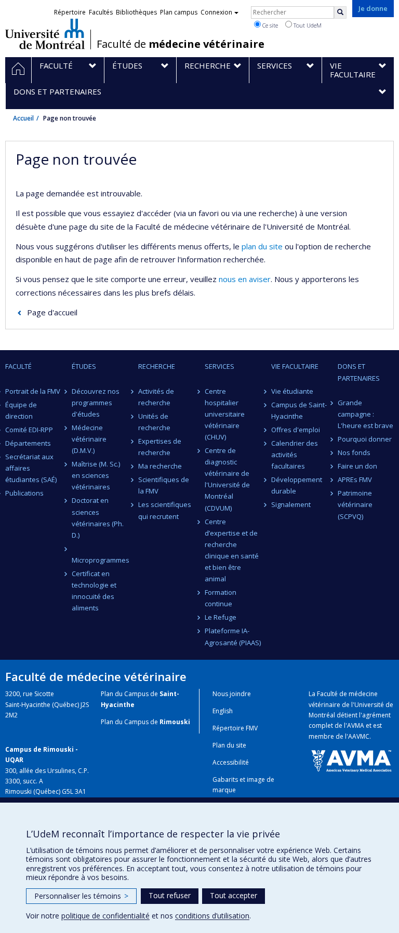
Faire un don (357, 466)
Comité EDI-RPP (29, 429)
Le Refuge (220, 617)
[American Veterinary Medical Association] (351, 760)
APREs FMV (355, 479)
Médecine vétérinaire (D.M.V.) (89, 439)
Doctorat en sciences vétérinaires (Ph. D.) (98, 517)
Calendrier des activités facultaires (294, 454)
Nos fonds (354, 452)
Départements (28, 443)
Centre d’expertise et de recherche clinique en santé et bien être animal (232, 550)
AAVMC (358, 736)
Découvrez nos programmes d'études (95, 402)
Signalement (291, 504)
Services (219, 366)
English (222, 711)
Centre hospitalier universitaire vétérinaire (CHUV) (225, 414)
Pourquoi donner (365, 439)
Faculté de (180, 44)
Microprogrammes (100, 560)
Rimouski (174, 721)
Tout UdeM (307, 25)
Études (84, 366)
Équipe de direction (21, 410)
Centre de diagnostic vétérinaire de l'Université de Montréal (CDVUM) (227, 479)
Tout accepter (233, 895)
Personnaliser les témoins (81, 896)
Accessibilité (230, 762)
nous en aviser (245, 279)
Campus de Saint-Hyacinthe (299, 410)
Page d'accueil (52, 312)
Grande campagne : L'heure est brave (365, 414)
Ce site (269, 25)
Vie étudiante (292, 391)
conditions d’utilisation (212, 916)
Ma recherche (160, 466)
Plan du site (229, 745)
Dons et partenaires (359, 372)
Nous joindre (231, 693)
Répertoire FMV (235, 728)
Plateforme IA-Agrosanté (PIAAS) (233, 636)
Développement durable (296, 485)
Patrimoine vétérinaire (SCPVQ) (355, 504)
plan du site (262, 246)
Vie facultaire (294, 366)
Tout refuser (170, 895)
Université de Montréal (45, 33)
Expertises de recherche (159, 446)
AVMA (355, 725)
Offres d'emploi (295, 429)
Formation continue (220, 598)
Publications (24, 493)
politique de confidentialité (105, 916)
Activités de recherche (156, 396)
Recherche (156, 366)
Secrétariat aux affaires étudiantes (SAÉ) (31, 468)
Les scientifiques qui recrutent (164, 510)
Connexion (216, 12)
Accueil (23, 118)
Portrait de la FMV (32, 391)
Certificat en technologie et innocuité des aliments (94, 590)
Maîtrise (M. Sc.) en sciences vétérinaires (96, 475)
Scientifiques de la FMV (163, 485)
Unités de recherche (154, 421)
